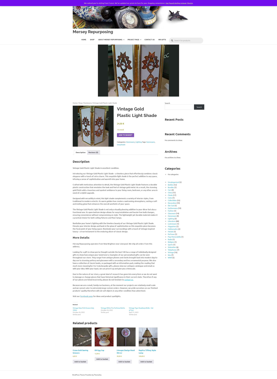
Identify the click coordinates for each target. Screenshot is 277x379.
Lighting (138, 142)
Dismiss (190, 3)
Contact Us (149, 40)
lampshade (121, 144)
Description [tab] (80, 152)
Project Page (133, 40)
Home (83, 40)
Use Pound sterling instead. (176, 3)
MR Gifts (162, 40)
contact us (128, 279)
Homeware (88, 103)
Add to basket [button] (80, 361)
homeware (151, 142)
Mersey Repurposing (93, 31)
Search (167, 103)
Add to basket (125, 135)
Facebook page (86, 296)
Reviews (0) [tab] (93, 152)
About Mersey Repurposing (110, 40)
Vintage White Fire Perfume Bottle (113, 308)
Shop (92, 40)
